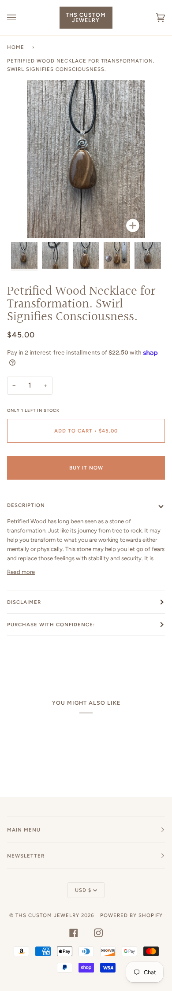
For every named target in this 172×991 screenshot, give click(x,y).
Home (15, 47)
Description (26, 505)
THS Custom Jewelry (47, 915)
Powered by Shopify (131, 915)
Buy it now (86, 468)
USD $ (83, 890)
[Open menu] (20, 17)
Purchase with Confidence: (51, 624)
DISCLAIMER (24, 602)
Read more (21, 572)
